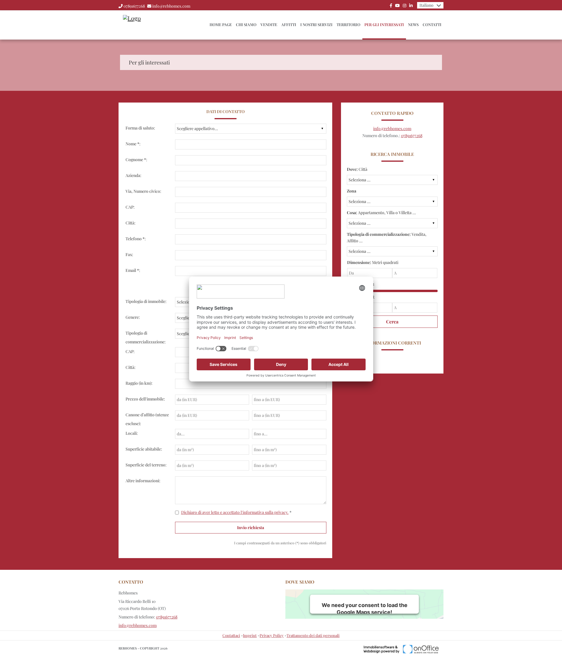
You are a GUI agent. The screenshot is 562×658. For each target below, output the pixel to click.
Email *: (133, 270)
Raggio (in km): (139, 383)
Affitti (288, 24)
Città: (131, 223)
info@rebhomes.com (171, 6)
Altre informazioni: (143, 480)
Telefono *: (136, 238)
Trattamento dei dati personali (313, 635)
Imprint (250, 635)
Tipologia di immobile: (146, 301)
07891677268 (134, 6)
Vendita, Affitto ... (386, 237)
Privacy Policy (272, 635)
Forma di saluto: (140, 128)
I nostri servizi (316, 24)
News (413, 24)
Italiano (426, 5)
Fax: (129, 254)
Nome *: (133, 143)
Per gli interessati (384, 24)
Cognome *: (136, 159)
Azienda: (133, 175)
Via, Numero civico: (143, 191)
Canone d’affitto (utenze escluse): (147, 419)
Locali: (132, 433)
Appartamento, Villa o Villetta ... (381, 212)
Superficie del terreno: (146, 465)
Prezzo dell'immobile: (145, 399)
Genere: (133, 317)
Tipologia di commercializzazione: (146, 337)
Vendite (269, 24)
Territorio (348, 24)
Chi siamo (246, 24)
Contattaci (231, 635)
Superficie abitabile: (144, 449)
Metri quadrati (372, 262)
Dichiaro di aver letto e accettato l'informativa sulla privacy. (235, 512)
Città (357, 169)
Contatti (432, 24)
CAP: (130, 207)
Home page (221, 24)
